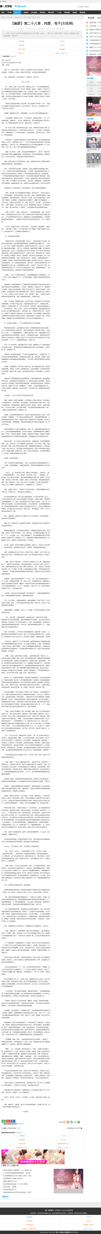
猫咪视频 (21, 41)
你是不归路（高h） (22, 1147)
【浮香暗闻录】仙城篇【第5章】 (13, 1178)
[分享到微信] (75, 1122)
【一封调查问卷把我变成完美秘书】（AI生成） (17, 1173)
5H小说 (62, 45)
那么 (91, 91)
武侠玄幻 (42, 12)
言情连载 (67, 12)
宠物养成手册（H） (64, 1143)
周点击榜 (91, 18)
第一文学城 (21, 28)
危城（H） (21, 53)
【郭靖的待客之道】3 (9, 1189)
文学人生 (17, 12)
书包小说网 (21, 49)
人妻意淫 (25, 12)
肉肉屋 (75, 12)
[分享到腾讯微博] (71, 1122)
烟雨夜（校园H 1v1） (62, 53)
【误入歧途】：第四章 (9, 1187)
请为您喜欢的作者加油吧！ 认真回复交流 (91, 85)
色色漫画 (21, 45)
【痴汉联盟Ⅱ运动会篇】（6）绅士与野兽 (15, 1184)
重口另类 (51, 12)
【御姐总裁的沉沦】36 (10, 1181)
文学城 (9, 12)
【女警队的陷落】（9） (13, 1128)
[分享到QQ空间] (64, 1122)
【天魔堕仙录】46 (72, 1128)
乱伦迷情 (34, 12)
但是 (91, 88)
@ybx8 (62, 28)
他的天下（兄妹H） (64, 1147)
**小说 (59, 12)
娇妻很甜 (62, 49)
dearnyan (91, 94)
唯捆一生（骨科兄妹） (29, 1228)
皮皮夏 (91, 82)
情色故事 (82, 12)
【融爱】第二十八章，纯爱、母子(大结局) (27, 17)
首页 (3, 12)
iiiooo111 (13, 56)
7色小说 (62, 41)
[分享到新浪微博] (68, 1122)
